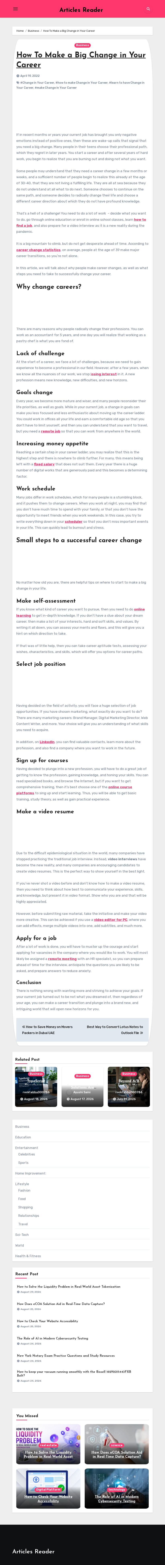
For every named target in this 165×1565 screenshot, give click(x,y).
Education (23, 1137)
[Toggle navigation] (15, 8)
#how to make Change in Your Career (82, 82)
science (117, 1445)
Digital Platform (48, 1489)
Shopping (25, 1207)
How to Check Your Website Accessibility (47, 1321)
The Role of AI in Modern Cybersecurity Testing (52, 1338)
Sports (23, 1163)
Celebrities (26, 1154)
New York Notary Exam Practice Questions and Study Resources (66, 1356)
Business (82, 45)
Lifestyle (22, 1184)
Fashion (24, 1190)
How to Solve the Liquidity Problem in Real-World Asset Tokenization (68, 1286)
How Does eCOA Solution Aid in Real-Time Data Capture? (61, 1304)
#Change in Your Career (37, 82)
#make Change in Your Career (56, 87)
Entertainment (26, 1148)
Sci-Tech (22, 1235)
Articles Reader (81, 10)
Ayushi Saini (82, 1092)
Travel (23, 1224)
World (19, 1245)
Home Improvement (30, 1173)
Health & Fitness (28, 1256)
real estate (48, 1445)
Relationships (28, 1216)
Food (22, 1199)
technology (116, 1489)
